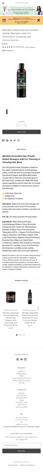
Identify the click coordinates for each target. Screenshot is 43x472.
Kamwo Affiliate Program (21, 380)
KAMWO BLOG (21, 374)
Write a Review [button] (30, 47)
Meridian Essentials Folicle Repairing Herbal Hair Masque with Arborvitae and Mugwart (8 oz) (11, 319)
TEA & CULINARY (21, 407)
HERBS (21, 400)
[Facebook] (3, 140)
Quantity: (21, 121)
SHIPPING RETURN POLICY (21, 378)
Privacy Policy (13, 465)
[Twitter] (15, 140)
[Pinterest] (18, 140)
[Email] (7, 140)
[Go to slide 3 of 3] (24, 335)
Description (21, 149)
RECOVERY (21, 405)
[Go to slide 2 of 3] (20, 335)
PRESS (21, 376)
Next (38, 308)
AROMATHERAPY (21, 398)
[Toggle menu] (3, 3)
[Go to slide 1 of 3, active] (17, 335)
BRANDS (21, 393)
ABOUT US (21, 371)
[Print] (11, 140)
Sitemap (21, 383)
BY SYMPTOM (21, 396)
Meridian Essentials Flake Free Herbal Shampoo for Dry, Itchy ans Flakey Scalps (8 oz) (30, 318)
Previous (3, 308)
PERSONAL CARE (21, 402)
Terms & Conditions (28, 465)
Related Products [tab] (21, 280)
